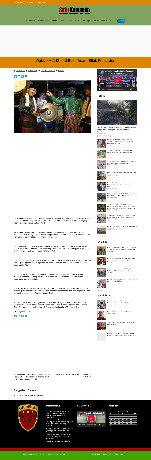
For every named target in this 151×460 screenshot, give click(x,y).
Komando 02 (20, 71)
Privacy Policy (30, 2)
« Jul (110, 429)
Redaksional (42, 2)
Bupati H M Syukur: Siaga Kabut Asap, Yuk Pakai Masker (59, 442)
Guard (121, 21)
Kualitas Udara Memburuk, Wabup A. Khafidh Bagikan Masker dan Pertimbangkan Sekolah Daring (120, 184)
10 (111, 419)
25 (115, 423)
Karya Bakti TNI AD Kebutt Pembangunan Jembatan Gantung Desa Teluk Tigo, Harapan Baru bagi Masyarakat (120, 141)
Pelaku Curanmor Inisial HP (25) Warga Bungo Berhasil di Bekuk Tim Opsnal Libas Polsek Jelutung (120, 270)
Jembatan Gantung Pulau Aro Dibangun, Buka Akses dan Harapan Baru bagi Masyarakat (59, 430)
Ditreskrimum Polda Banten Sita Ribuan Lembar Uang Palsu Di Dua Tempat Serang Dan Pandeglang (121, 260)
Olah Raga (86, 21)
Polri (77, 21)
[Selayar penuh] (134, 89)
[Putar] (100, 89)
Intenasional (43, 21)
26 (119, 423)
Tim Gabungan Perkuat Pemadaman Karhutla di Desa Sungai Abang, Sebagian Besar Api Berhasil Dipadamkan (116, 130)
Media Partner (99, 21)
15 (131, 419)
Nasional (29, 21)
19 (119, 421)
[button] (34, 21)
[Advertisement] (75, 41)
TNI (71, 21)
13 (123, 419)
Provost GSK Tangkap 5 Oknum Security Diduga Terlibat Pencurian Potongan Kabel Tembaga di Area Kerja (121, 249)
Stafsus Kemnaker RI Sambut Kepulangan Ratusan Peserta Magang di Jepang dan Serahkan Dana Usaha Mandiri (32, 376)
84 (101, 290)
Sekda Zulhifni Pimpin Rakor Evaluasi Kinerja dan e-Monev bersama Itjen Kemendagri (58, 436)
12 (119, 419)
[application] (117, 80)
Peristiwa (64, 21)
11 (115, 419)
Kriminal (54, 21)
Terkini (101, 95)
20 (123, 421)
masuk (27, 395)
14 (127, 419)
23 (135, 421)
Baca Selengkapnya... (104, 135)
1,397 (102, 236)
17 (111, 421)
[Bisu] (131, 89)
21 (127, 421)
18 (115, 421)
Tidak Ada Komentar (48, 71)
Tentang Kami (18, 2)
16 (135, 419)
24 (111, 423)
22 (131, 421)
